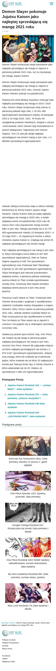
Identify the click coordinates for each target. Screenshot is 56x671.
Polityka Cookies (9, 640)
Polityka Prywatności (10, 643)
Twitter (5, 659)
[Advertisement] (28, 174)
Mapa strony (7, 649)
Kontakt (5, 646)
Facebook (6, 656)
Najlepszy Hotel (8, 661)
